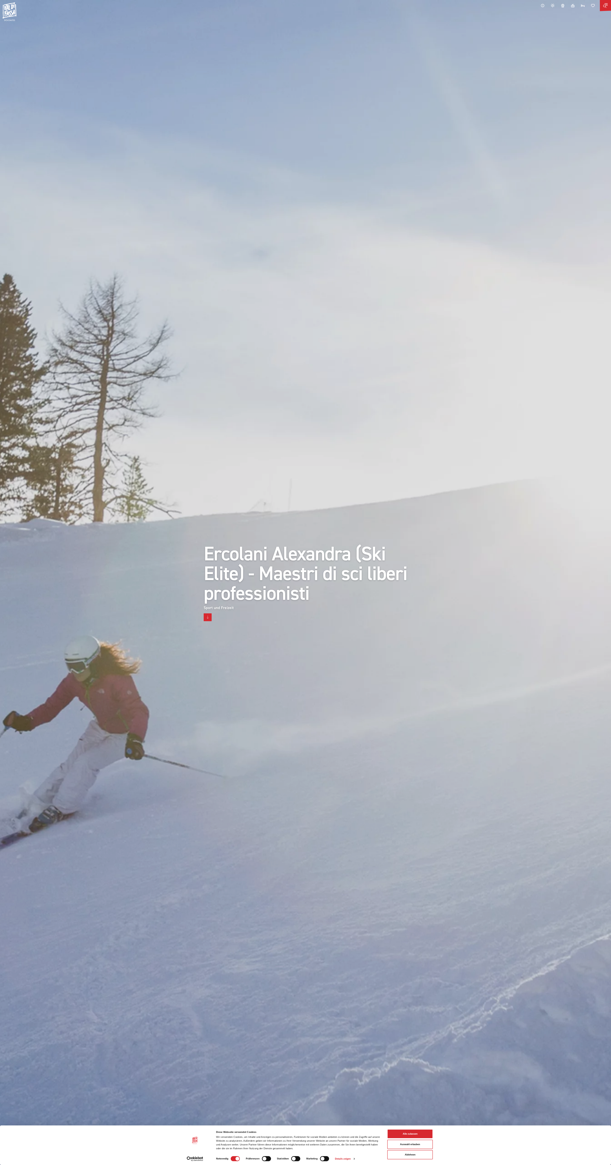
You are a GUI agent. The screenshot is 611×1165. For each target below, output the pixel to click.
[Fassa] (9, 11)
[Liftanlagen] (573, 5)
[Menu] (605, 5)
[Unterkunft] (583, 5)
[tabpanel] (305, 582)
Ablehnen (410, 1154)
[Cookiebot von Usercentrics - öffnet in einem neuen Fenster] (195, 1158)
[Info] (542, 5)
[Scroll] (208, 617)
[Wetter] (553, 5)
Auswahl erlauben (410, 1144)
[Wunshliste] (593, 5)
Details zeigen (343, 1158)
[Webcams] (563, 5)
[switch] (266, 1158)
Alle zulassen (410, 1133)
